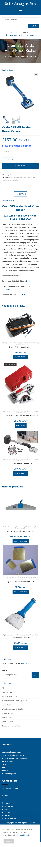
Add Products (26, 663)
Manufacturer (20, 344)
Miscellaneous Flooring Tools (14, 701)
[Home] (5, 56)
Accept (9, 841)
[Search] (35, 675)
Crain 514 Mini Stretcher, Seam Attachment (20, 415)
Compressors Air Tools (11, 726)
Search (33, 26)
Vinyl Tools (7, 705)
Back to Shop (7, 70)
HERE (28, 281)
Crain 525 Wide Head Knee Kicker (25, 56)
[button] (20, 10)
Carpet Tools (17, 177)
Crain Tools (26, 177)
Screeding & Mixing (20, 528)
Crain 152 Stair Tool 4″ (20, 638)
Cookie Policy (25, 835)
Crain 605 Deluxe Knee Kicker (20, 463)
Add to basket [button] (20, 357)
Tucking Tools (34, 635)
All (11, 177)
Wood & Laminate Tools (12, 709)
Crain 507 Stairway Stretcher (20, 347)
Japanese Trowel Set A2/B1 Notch (20, 582)
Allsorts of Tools (9, 717)
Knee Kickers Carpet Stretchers (29, 343)
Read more (20, 425)
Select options (20, 541)
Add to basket (20, 166)
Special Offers (8, 722)
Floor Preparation (10, 527)
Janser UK (20, 578)
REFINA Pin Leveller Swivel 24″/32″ (20, 531)
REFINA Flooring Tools (31, 527)
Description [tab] (20, 194)
